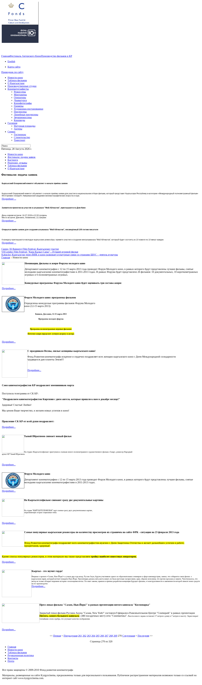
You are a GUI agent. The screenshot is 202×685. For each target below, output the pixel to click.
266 (102, 635)
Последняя (143, 635)
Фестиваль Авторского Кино (25, 56)
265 (98, 635)
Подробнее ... (9, 198)
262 (84, 635)
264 (93, 635)
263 (89, 635)
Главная (5, 56)
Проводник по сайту (12, 72)
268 (111, 635)
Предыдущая (70, 635)
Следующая (128, 635)
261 (80, 635)
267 (106, 635)
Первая (57, 635)
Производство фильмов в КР (56, 56)
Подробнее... (9, 288)
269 (115, 635)
